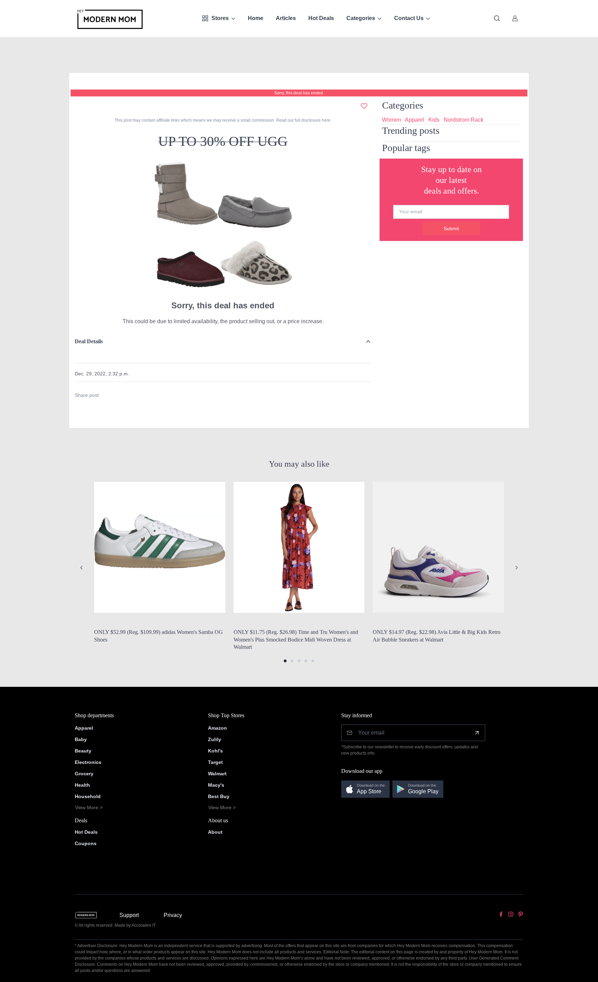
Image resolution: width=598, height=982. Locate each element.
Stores (220, 18)
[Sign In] (515, 18)
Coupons (86, 843)
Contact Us (409, 18)
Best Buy (218, 796)
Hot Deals (321, 18)
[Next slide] (516, 567)
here (325, 120)
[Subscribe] (477, 733)
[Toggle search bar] (497, 18)
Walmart (217, 773)
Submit (451, 228)
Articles (286, 18)
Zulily (214, 739)
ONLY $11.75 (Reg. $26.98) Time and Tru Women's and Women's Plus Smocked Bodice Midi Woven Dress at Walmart (296, 639)
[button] (285, 661)
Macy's (216, 785)
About (215, 832)
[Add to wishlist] (364, 106)
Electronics (88, 762)
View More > (88, 807)
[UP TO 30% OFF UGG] (222, 227)
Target (215, 762)
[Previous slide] (82, 567)
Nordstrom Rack (463, 120)
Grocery (84, 773)
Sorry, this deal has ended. (299, 93)
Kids (434, 120)
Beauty (83, 751)
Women (391, 120)
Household (88, 796)
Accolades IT (144, 925)
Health (82, 785)
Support (129, 915)
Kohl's (215, 751)
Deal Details (89, 341)
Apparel (414, 120)
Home (255, 18)
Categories (360, 18)
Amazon (217, 728)
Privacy (173, 915)
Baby (81, 739)
